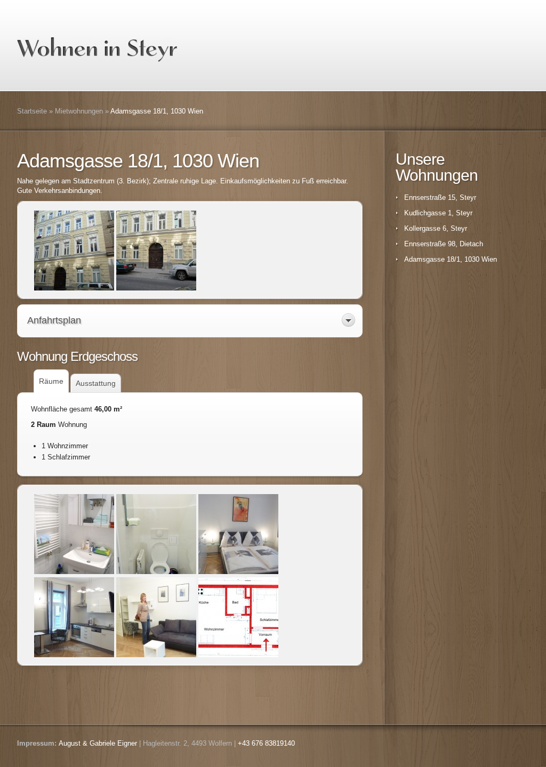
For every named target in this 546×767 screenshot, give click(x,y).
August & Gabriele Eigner (98, 743)
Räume (51, 381)
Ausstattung (96, 383)
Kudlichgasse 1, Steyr (438, 213)
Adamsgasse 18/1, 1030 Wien (450, 259)
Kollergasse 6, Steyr (435, 228)
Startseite (32, 111)
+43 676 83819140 (266, 743)
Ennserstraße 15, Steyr (440, 197)
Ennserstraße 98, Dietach (443, 244)
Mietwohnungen (79, 111)
